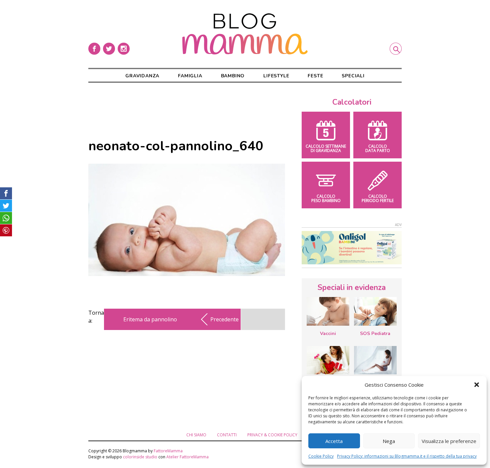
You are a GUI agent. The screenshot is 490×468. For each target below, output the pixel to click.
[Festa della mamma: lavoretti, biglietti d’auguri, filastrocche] (328, 360)
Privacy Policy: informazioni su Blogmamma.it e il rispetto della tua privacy (407, 456)
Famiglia (190, 76)
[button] (476, 384)
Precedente (224, 319)
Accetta (334, 441)
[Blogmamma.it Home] (245, 34)
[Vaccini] (328, 311)
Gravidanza (142, 76)
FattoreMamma (168, 451)
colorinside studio (140, 457)
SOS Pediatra (375, 333)
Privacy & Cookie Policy (272, 435)
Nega (389, 441)
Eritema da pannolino (150, 319)
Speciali (353, 76)
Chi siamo (196, 435)
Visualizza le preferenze (449, 441)
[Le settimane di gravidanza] (375, 360)
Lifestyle (276, 76)
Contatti (227, 435)
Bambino (233, 76)
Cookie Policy (321, 456)
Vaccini (328, 333)
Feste (315, 76)
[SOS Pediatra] (375, 311)
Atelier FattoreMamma (187, 457)
